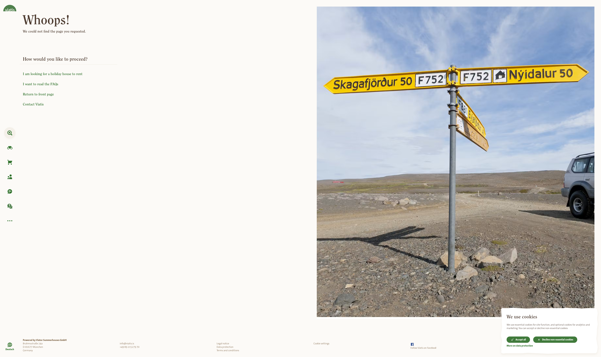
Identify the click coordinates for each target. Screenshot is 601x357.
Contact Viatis (33, 104)
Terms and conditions (228, 350)
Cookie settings (321, 343)
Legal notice (223, 343)
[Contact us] (9, 191)
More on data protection (520, 345)
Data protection (225, 347)
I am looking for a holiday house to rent (52, 74)
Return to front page (38, 94)
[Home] (10, 5)
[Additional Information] (9, 221)
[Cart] (9, 162)
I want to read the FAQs (40, 84)
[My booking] (9, 177)
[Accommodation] (9, 133)
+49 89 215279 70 (129, 347)
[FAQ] (9, 206)
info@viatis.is (127, 343)
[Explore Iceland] (9, 147)
